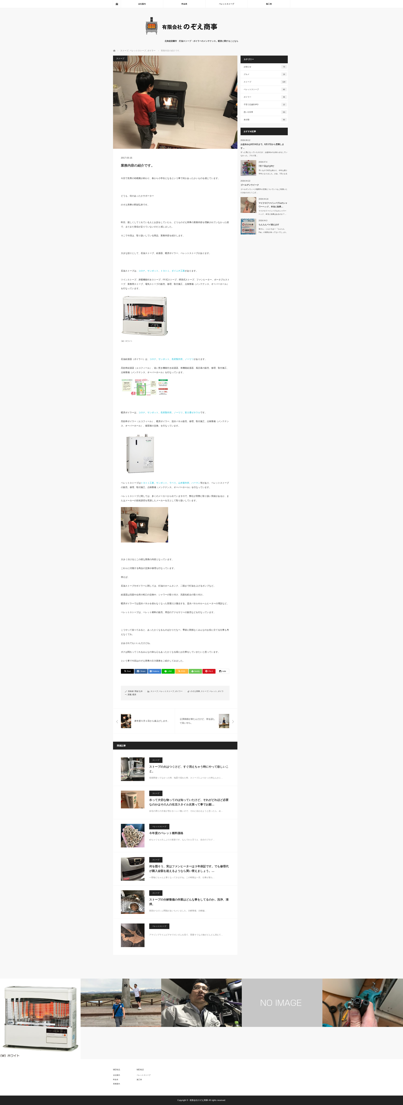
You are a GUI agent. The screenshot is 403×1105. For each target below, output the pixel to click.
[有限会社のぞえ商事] (201, 36)
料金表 (184, 4)
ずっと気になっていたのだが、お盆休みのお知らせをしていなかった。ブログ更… (264, 153)
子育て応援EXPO (264, 104)
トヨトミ (165, 271)
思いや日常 (264, 112)
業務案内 (116, 1084)
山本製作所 (183, 483)
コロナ (142, 271)
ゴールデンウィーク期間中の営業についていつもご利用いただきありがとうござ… (264, 190)
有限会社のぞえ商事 (199, 1100)
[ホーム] (117, 4)
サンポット (152, 271)
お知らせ (264, 67)
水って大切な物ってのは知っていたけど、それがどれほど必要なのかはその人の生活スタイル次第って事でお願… (189, 802)
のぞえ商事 (195, 691)
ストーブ (120, 58)
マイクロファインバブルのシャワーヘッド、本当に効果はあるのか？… (272, 212)
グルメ (264, 74)
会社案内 (142, 4)
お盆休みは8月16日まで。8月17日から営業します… (262, 146)
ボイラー (179, 691)
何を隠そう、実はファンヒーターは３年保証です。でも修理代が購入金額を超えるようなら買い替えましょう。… (189, 868)
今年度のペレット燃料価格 (166, 833)
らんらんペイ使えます (269, 224)
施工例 (269, 4)
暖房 (134, 694)
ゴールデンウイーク (250, 185)
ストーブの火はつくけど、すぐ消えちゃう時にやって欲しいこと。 (189, 769)
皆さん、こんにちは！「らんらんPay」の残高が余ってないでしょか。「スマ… (273, 232)
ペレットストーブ (226, 4)
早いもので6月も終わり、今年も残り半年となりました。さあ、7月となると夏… (273, 173)
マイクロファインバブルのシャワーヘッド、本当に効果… (273, 205)
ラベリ (172, 483)
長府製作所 (177, 359)
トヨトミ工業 (147, 483)
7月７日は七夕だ (266, 166)
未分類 (264, 120)
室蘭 (129, 694)
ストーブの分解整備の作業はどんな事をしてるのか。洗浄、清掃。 (189, 902)
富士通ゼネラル (192, 412)
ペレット (213, 691)
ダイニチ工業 (178, 271)
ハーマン (195, 483)
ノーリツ (189, 359)
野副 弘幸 (139, 691)
